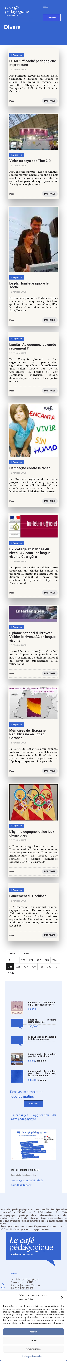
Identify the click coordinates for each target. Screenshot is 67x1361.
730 (49, 966)
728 (33, 966)
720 (23, 960)
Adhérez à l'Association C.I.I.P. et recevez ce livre (42, 1003)
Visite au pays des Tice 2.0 (30, 161)
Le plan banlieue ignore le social (29, 285)
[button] (62, 1297)
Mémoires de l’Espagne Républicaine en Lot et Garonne (27, 734)
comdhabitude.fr (21, 1184)
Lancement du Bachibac (27, 896)
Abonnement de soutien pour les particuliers (42, 1055)
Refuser (33, 1340)
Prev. (13, 953)
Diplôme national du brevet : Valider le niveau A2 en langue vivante (32, 636)
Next (26, 953)
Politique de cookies (32, 1356)
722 (39, 960)
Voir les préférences (33, 1349)
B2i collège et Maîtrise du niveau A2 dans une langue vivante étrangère (30, 553)
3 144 (11, 973)
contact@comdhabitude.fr (27, 1180)
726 (18, 966)
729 (41, 966)
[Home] (18, 21)
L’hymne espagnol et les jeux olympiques (31, 833)
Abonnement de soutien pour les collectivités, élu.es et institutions (42, 1073)
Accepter (33, 1332)
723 (47, 960)
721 (31, 960)
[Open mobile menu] (46, 6)
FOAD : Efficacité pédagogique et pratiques (32, 63)
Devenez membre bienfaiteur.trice (42, 1021)
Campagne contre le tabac (29, 468)
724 (54, 960)
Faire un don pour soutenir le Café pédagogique (42, 1038)
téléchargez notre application (29, 1229)
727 (26, 966)
